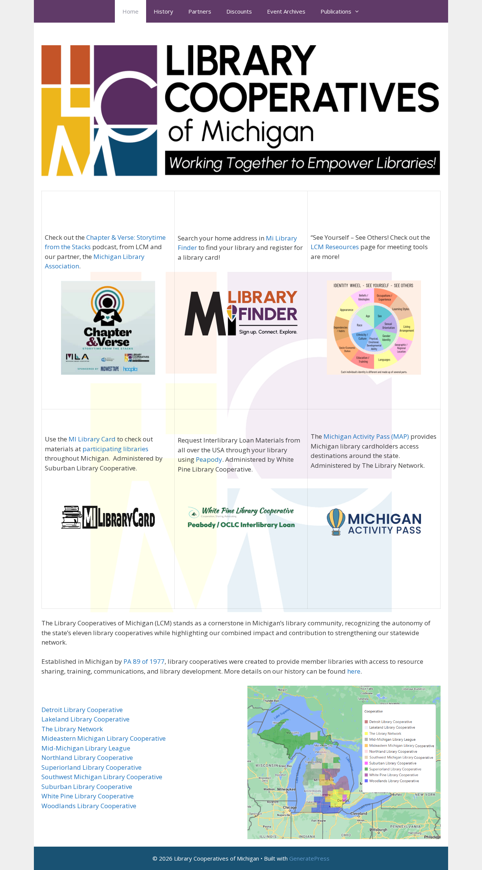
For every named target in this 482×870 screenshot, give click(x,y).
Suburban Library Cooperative (86, 786)
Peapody (209, 459)
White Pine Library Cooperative (87, 796)
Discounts (239, 11)
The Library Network (72, 728)
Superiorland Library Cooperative (91, 767)
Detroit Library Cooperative (82, 709)
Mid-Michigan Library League (85, 748)
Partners (199, 11)
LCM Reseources (335, 246)
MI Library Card (92, 439)
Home (130, 11)
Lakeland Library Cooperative (85, 719)
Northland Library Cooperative (87, 757)
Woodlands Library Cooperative (88, 805)
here (353, 671)
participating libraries (115, 448)
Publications (335, 11)
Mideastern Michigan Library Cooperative (103, 738)
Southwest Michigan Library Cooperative (101, 776)
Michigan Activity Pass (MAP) (366, 436)
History (163, 11)
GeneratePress (309, 858)
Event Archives (286, 11)
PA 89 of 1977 (144, 661)
